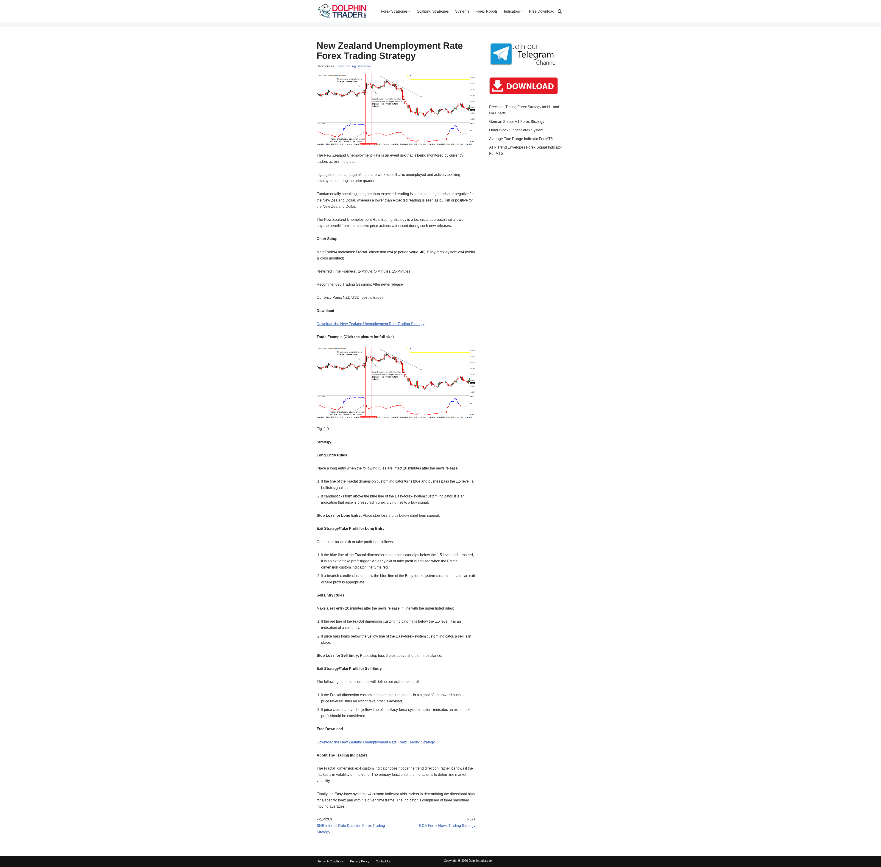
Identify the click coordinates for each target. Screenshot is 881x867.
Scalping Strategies (433, 11)
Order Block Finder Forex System (516, 130)
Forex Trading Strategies (353, 66)
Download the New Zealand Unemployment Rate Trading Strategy (370, 324)
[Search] (560, 11)
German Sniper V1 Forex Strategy (516, 122)
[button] (409, 11)
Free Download (541, 11)
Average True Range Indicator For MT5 (521, 139)
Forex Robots (487, 11)
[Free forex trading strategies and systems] (342, 11)
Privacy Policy (359, 861)
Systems (462, 11)
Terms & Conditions (331, 861)
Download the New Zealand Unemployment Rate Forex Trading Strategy (376, 742)
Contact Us (383, 861)
